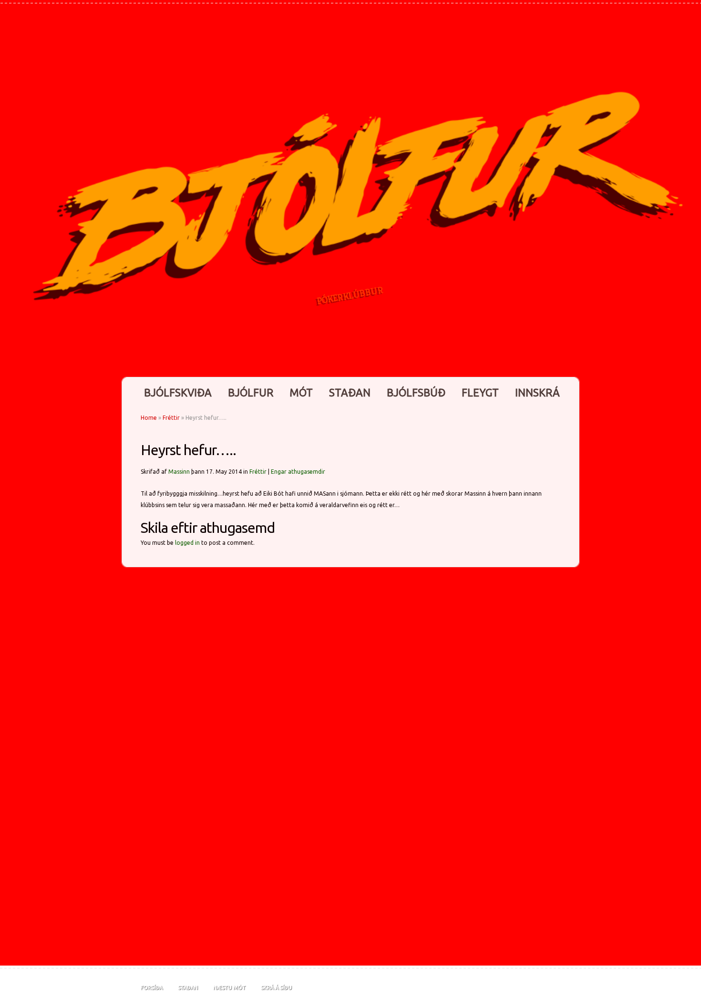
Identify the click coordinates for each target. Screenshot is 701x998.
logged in (187, 543)
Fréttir (171, 418)
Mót (301, 392)
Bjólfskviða (178, 392)
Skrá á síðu (276, 987)
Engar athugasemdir (298, 471)
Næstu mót (229, 987)
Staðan (350, 392)
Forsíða (152, 987)
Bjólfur (250, 392)
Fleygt (480, 392)
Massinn (179, 471)
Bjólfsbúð (416, 392)
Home (149, 418)
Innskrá (537, 392)
